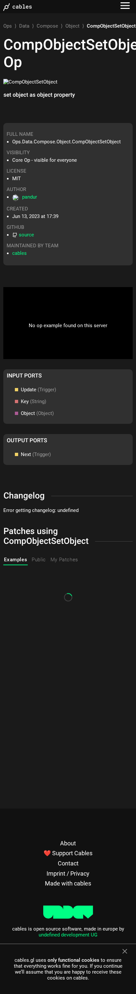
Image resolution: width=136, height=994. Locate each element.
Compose (47, 26)
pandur (29, 197)
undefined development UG (68, 935)
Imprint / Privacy (68, 873)
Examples (15, 560)
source (26, 235)
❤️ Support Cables (68, 853)
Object (72, 26)
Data (24, 26)
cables (19, 253)
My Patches (64, 560)
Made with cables (68, 883)
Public (39, 560)
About (68, 843)
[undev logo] (68, 917)
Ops (7, 26)
